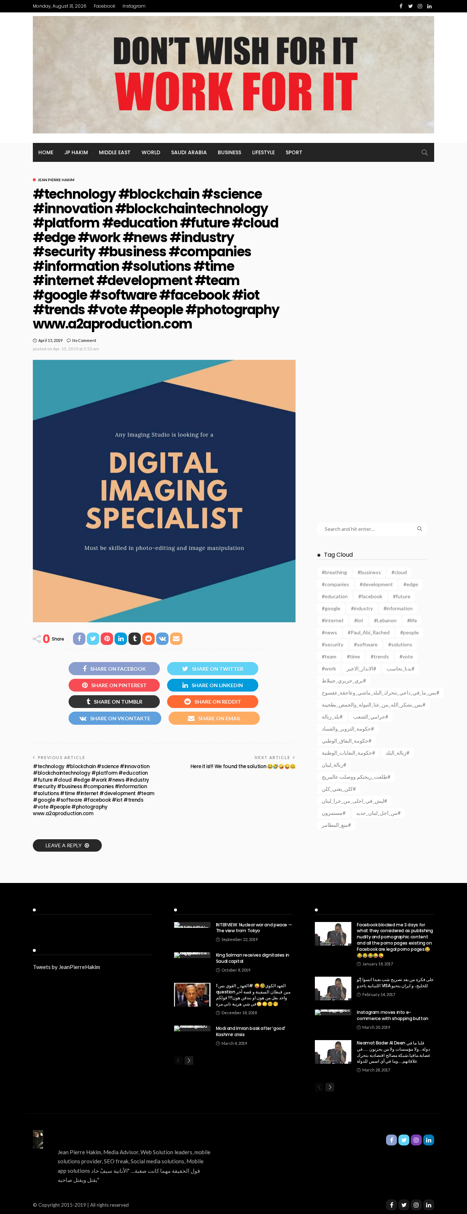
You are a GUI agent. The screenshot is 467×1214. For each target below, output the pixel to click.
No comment (84, 340)
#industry (362, 608)
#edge (411, 584)
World (151, 152)
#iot (358, 620)
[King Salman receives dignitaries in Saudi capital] (192, 955)
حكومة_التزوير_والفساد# (348, 728)
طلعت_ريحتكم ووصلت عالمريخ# (356, 777)
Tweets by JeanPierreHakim (66, 967)
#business (369, 572)
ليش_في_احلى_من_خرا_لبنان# (354, 801)
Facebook (104, 6)
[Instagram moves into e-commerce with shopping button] (333, 1012)
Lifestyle (263, 152)
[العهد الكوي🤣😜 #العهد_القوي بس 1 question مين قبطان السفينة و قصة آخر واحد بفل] (192, 995)
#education (335, 596)
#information (398, 608)
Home (45, 152)
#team (329, 656)
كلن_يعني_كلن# (339, 789)
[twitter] (403, 1204)
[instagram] (416, 1204)
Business (229, 152)
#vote (406, 656)
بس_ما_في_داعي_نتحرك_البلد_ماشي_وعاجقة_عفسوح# (380, 692)
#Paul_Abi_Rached (369, 632)
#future (401, 596)
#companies (335, 584)
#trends (380, 656)
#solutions (400, 644)
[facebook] (391, 1204)
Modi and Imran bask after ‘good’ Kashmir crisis (250, 1031)
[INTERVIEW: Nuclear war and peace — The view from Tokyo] (192, 925)
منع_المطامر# (336, 825)
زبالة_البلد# (397, 753)
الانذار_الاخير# (361, 668)
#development (376, 584)
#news (329, 632)
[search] (424, 152)
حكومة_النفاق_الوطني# (346, 741)
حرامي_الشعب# (370, 716)
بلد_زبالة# (332, 716)
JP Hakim (76, 152)
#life (412, 620)
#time (353, 656)
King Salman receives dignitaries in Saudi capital (252, 958)
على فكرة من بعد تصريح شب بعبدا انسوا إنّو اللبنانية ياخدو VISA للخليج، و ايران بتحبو (395, 982)
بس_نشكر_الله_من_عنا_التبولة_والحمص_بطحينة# (373, 704)
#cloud (399, 572)
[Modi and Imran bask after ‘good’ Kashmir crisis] (192, 1028)
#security (332, 644)
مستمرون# (334, 813)
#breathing (334, 572)
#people (409, 632)
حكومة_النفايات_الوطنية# (348, 753)
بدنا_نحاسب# (400, 668)
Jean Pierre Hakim (56, 180)
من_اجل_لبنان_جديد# (378, 813)
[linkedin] (428, 1204)
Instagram (134, 6)
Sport (294, 152)
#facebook (370, 596)
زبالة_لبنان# (334, 765)
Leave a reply (64, 845)
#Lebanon (385, 620)
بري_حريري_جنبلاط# (344, 680)
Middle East (115, 152)
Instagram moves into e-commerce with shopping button (392, 1015)
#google (331, 608)
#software (366, 644)
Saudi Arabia (189, 152)
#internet (333, 620)
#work (329, 668)
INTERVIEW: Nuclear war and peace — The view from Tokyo (254, 928)
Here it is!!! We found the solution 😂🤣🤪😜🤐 (243, 766)
